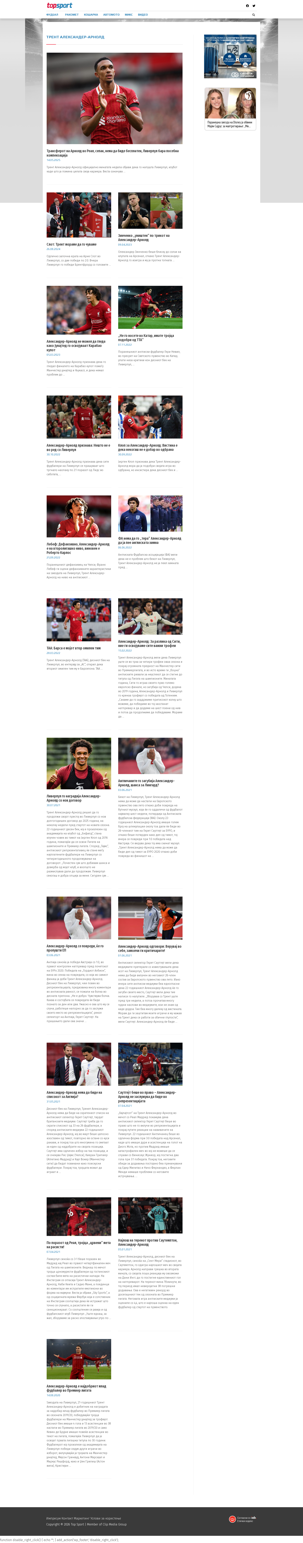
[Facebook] (247, 6)
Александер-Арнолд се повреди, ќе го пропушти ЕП (75, 948)
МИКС (129, 14)
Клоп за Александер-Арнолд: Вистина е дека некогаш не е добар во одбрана (147, 447)
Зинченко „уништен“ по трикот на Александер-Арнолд (144, 237)
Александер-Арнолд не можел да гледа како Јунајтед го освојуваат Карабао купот (76, 345)
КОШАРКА (91, 14)
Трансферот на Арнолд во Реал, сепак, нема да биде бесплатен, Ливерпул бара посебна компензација (113, 153)
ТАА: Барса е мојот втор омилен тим (74, 648)
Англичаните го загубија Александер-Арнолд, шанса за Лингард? (146, 782)
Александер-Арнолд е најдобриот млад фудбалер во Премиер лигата (76, 1388)
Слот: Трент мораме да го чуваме (71, 244)
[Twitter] (254, 6)
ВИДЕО (143, 14)
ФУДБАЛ (52, 14)
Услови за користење (105, 1518)
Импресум (53, 1518)
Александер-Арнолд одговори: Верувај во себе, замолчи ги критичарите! (149, 948)
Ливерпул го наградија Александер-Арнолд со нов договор (74, 798)
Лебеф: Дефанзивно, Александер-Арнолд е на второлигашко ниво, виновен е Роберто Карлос (78, 548)
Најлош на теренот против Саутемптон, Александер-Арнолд (147, 1242)
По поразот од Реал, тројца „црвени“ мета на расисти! (79, 1244)
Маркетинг (82, 1518)
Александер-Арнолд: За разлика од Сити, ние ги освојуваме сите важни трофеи (149, 643)
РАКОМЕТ (72, 14)
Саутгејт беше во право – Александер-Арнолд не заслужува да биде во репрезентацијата (147, 1096)
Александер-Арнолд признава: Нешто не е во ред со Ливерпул (78, 447)
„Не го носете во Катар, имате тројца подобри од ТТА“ (146, 337)
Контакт (67, 1518)
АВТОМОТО (111, 14)
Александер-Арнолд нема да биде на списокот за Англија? (74, 1094)
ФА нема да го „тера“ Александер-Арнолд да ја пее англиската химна (149, 540)
